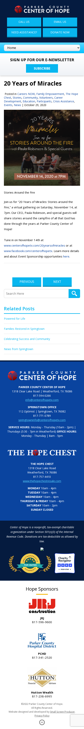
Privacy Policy (42, 715)
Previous (27, 282)
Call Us (24, 22)
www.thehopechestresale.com (42, 481)
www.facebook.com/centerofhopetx (28, 251)
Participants (44, 101)
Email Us (60, 22)
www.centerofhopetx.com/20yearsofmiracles (34, 245)
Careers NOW (26, 94)
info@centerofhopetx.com (42, 400)
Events (8, 105)
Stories (17, 97)
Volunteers (46, 97)
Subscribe (42, 68)
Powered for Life (14, 318)
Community (30, 97)
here (66, 256)
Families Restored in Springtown (24, 329)
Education (29, 101)
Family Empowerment (50, 94)
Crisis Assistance (63, 101)
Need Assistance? (24, 32)
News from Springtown (18, 349)
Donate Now (60, 32)
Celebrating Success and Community (27, 339)
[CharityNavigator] (42, 562)
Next (57, 282)
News (17, 105)
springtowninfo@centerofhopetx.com (42, 420)
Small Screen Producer (62, 711)
